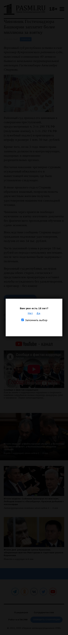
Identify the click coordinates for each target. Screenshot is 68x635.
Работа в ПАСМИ (18, 619)
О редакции (21, 612)
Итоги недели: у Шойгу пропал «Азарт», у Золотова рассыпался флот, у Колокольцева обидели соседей (34, 446)
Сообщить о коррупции (20, 298)
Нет (30, 313)
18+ (53, 9)
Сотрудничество (44, 612)
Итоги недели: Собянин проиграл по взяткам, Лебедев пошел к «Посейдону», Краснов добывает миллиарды (34, 501)
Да (38, 313)
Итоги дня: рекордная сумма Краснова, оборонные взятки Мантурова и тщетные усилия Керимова (33, 552)
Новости (25, 39)
